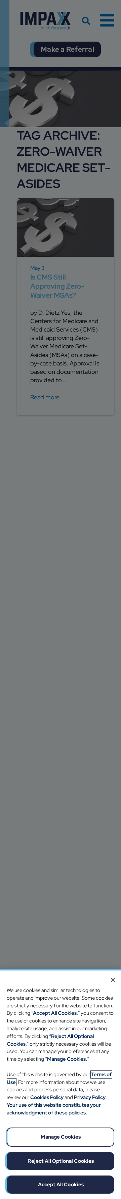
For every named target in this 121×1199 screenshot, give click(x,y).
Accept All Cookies (61, 1184)
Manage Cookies (61, 1137)
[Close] (113, 979)
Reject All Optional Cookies (61, 1161)
